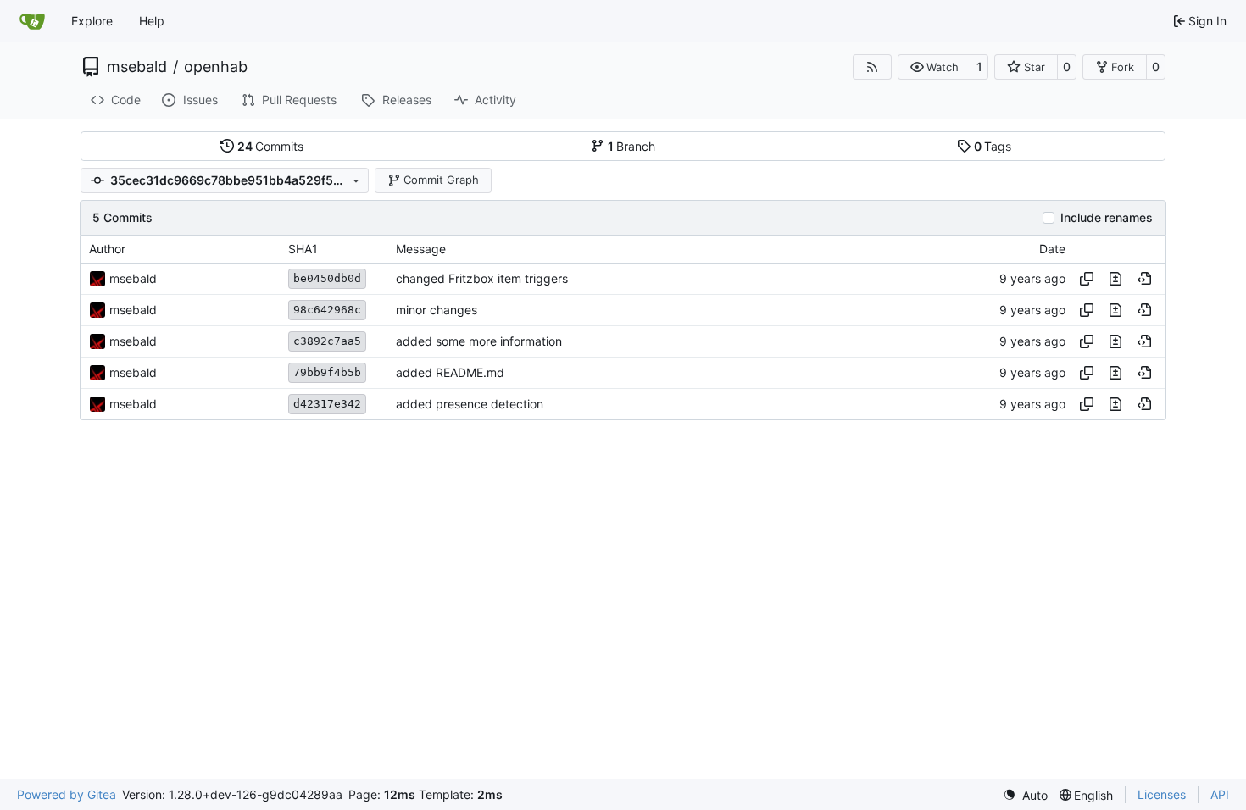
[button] (934, 67)
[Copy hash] (1086, 278)
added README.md (450, 372)
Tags (993, 146)
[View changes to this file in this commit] (1115, 278)
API (1219, 794)
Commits (270, 146)
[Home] (32, 21)
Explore (92, 21)
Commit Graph (441, 179)
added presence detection (469, 404)
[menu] (1025, 795)
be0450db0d (327, 278)
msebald (137, 66)
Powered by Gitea (66, 794)
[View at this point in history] (1144, 278)
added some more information (479, 341)
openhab (216, 66)
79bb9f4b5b (327, 372)
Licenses (1162, 794)
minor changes (436, 309)
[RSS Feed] (872, 67)
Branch (632, 146)
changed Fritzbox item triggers (482, 278)
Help (151, 21)
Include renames (1106, 218)
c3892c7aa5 (327, 341)
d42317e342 (327, 403)
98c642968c (327, 309)
